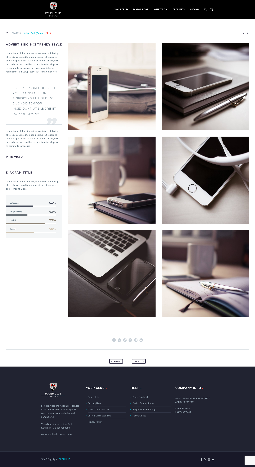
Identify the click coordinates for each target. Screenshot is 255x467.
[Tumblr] (130, 340)
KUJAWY (194, 9)
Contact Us (93, 397)
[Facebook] (114, 340)
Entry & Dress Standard (99, 415)
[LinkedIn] (136, 340)
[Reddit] (141, 340)
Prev (117, 361)
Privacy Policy (95, 421)
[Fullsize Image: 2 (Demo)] (112, 180)
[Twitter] (119, 340)
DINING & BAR (140, 9)
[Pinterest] (125, 340)
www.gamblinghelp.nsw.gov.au (56, 434)
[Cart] (212, 9)
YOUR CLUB (121, 9)
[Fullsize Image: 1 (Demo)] (205, 86)
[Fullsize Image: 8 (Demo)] (112, 86)
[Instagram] (209, 459)
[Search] (205, 9)
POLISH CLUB (63, 459)
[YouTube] (213, 459)
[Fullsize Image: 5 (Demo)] (112, 273)
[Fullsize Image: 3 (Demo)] (205, 180)
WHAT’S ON (160, 9)
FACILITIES (179, 9)
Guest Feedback (140, 397)
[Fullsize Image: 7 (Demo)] (205, 273)
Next (137, 361)
